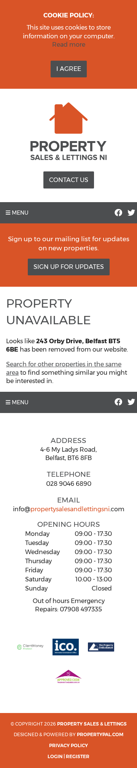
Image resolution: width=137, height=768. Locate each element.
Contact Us (68, 180)
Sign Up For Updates (68, 266)
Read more (68, 44)
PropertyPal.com (100, 734)
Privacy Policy (68, 745)
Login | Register (68, 756)
